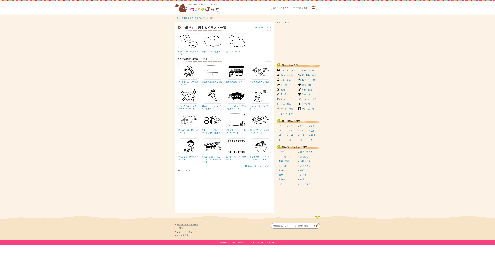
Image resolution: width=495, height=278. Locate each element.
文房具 (284, 94)
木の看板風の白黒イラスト (212, 83)
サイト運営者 (182, 235)
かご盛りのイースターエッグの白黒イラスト (260, 158)
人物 (283, 99)
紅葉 (302, 179)
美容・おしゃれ (309, 94)
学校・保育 (307, 90)
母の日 (282, 170)
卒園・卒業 (284, 161)
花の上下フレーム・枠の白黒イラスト (236, 158)
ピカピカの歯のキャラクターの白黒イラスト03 (188, 107)
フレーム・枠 (308, 109)
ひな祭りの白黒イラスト (260, 82)
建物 (283, 90)
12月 (313, 135)
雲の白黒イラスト (233, 52)
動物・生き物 (287, 75)
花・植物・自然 (309, 75)
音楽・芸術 (286, 80)
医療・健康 (307, 85)
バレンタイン (285, 157)
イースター (284, 166)
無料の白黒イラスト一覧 (262, 27)
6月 (291, 131)
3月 (301, 126)
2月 (291, 126)
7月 (301, 131)
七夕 (281, 175)
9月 (280, 135)
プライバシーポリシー (186, 232)
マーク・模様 (287, 109)
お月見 (303, 175)
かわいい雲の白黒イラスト (212, 53)
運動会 (282, 179)
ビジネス (306, 104)
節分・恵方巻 (306, 152)
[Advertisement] (298, 43)
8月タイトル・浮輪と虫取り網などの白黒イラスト (212, 132)
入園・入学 (305, 161)
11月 (302, 135)
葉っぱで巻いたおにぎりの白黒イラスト (260, 131)
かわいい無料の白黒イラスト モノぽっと (191, 18)
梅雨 (302, 170)
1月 (280, 126)
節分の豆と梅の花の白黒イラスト (188, 131)
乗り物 (284, 85)
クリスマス (305, 184)
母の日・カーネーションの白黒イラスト (212, 107)
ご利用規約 (182, 228)
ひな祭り (304, 157)
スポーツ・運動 (309, 80)
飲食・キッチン (309, 70)
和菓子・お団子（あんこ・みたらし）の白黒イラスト (212, 159)
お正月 (282, 152)
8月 (312, 131)
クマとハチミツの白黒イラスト (260, 107)
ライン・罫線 (287, 114)
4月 (312, 126)
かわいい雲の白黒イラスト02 (188, 53)
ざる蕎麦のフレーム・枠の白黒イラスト (236, 131)
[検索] (314, 7)
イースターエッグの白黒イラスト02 (188, 83)
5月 (280, 131)
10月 (291, 135)
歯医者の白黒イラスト (235, 82)
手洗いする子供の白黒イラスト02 (188, 158)
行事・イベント (288, 70)
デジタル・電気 (309, 99)
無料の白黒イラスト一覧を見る (259, 166)
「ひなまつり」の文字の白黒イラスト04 (236, 107)
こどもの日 (305, 166)
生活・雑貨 (286, 104)
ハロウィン (284, 184)
